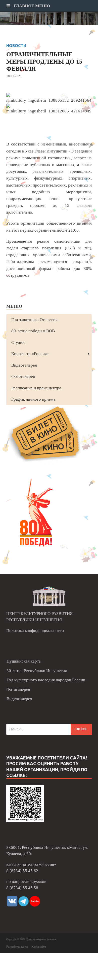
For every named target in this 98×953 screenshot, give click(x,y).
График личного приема (33, 399)
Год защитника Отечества (35, 319)
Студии (18, 342)
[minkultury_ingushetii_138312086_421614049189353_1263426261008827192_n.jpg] (49, 109)
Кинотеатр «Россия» (30, 353)
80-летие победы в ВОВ (33, 331)
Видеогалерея (24, 365)
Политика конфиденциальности (35, 630)
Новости (16, 45)
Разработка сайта (17, 946)
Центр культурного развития (41, 939)
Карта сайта (38, 946)
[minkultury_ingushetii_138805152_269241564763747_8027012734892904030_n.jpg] (49, 98)
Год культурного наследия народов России (46, 680)
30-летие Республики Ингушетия (37, 670)
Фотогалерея (23, 376)
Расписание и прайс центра (36, 388)
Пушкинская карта (24, 661)
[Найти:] (49, 729)
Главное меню (31, 6)
